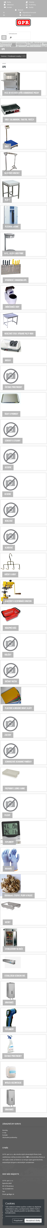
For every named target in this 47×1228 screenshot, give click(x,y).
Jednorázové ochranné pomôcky (18, 761)
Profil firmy (32, 5)
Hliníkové (9, 547)
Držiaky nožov (11, 681)
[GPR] (23, 23)
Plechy (7, 815)
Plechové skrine (11, 226)
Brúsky (8, 360)
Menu (3, 37)
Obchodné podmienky (9, 1137)
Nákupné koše (10, 627)
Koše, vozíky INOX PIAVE (13, 253)
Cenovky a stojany (12, 440)
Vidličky (7, 654)
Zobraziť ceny (26, 15)
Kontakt (9, 7)
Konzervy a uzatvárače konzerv (18, 601)
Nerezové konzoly (11, 173)
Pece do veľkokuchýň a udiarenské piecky (21, 92)
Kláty (7, 199)
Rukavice (8, 868)
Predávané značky (14, 56)
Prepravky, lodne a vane (15, 788)
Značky (31, 7)
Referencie (10, 5)
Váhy (7, 146)
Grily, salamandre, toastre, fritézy (19, 119)
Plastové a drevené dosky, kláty (18, 708)
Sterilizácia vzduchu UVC (14, 975)
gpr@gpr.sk (10, 1194)
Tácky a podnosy (11, 413)
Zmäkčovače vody (12, 306)
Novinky (5, 1130)
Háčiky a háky (10, 574)
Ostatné (8, 467)
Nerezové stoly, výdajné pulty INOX (18, 333)
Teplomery (9, 841)
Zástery (7, 734)
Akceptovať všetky (33, 1220)
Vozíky (7, 922)
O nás (4, 1132)
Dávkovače (9, 1002)
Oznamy (31, 2)
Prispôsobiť (18, 1220)
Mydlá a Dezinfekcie (13, 1082)
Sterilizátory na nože (14, 949)
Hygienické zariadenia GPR (15, 280)
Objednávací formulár (29, 12)
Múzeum (20, 10)
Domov (3, 56)
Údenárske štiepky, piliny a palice (18, 895)
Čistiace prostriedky (13, 387)
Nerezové (9, 520)
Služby (9, 2)
